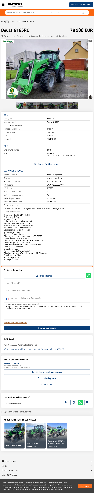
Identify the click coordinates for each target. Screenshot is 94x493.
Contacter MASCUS (9, 475)
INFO (6, 115)
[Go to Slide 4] (52, 105)
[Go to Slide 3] (42, 105)
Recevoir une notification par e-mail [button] (22, 349)
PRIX (6, 146)
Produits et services (10, 470)
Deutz (13, 21)
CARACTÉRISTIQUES (13, 171)
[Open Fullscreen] (90, 97)
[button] (5, 36)
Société (4, 466)
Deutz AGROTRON (26, 21)
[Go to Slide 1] (21, 105)
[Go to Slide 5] (62, 105)
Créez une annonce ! (82, 4)
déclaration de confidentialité (41, 489)
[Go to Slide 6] (73, 105)
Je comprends (85, 486)
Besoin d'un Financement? (49, 164)
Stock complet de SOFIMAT (52, 349)
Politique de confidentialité (15, 322)
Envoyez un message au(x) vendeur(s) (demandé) (22, 304)
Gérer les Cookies (13, 489)
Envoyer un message (47, 328)
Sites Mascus (11, 461)
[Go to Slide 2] (31, 105)
